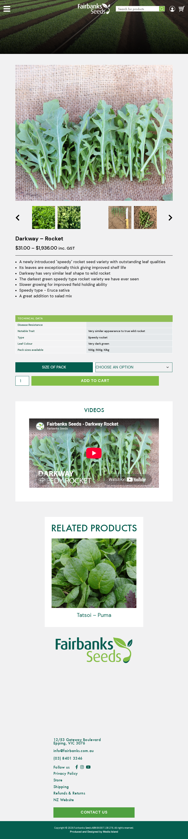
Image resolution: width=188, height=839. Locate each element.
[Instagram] (82, 767)
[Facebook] (76, 767)
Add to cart (95, 380)
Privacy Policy (65, 773)
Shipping (61, 786)
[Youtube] (88, 767)
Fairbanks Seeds (82, 828)
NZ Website (63, 799)
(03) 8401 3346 (67, 758)
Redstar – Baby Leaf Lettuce (117, 615)
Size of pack (54, 367)
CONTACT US (94, 812)
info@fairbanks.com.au (73, 750)
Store (58, 780)
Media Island (110, 832)
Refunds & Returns (69, 793)
